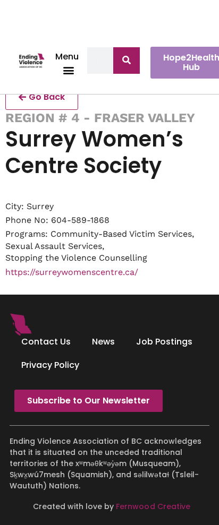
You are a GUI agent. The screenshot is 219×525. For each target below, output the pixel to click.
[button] (69, 70)
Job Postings (164, 341)
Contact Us (46, 341)
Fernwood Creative (153, 506)
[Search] (126, 60)
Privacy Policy (50, 365)
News (103, 341)
